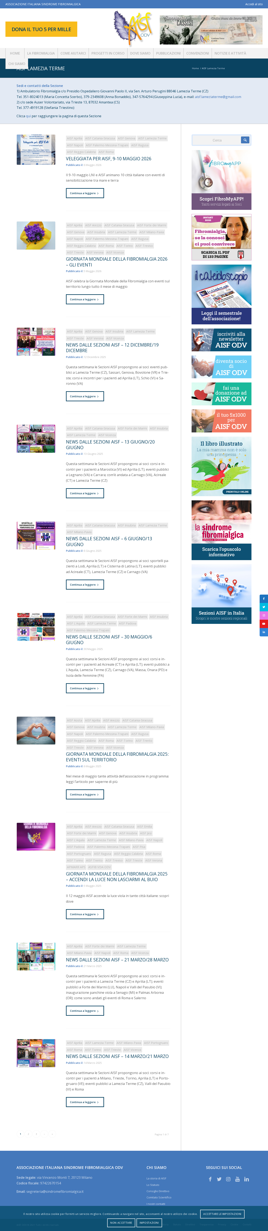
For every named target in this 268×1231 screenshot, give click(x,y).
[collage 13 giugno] (36, 438)
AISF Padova (127, 623)
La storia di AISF (156, 1178)
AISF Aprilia (74, 138)
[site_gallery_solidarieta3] (36, 730)
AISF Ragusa (139, 145)
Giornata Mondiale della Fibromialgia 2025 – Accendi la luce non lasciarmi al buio (117, 876)
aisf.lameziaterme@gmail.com (218, 96)
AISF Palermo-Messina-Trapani (107, 145)
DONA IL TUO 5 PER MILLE (41, 29)
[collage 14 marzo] (36, 1053)
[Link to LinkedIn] (246, 1179)
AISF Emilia (144, 826)
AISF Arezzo (93, 225)
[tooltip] (264, 599)
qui (28, 116)
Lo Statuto (153, 1185)
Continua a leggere (83, 193)
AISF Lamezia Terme (41, 68)
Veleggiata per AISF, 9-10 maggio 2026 (108, 159)
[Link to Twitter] (219, 1179)
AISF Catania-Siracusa (100, 138)
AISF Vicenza (115, 252)
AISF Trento (144, 741)
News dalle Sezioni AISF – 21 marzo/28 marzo (117, 960)
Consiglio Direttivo (158, 1191)
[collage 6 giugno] (36, 535)
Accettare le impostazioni (222, 1214)
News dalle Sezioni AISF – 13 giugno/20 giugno (110, 444)
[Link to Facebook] (210, 1179)
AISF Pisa (139, 847)
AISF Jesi (146, 833)
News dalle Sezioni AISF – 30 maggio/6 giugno (109, 639)
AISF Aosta (74, 720)
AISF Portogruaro (79, 854)
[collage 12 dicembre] (36, 342)
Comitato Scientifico (159, 1197)
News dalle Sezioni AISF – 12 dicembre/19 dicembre (112, 347)
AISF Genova (126, 138)
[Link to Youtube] (237, 1179)
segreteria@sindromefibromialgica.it (55, 1191)
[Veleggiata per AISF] (36, 149)
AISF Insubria (96, 232)
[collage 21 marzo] (36, 956)
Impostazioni (149, 1223)
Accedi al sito (254, 4)
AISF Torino (125, 246)
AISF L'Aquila (76, 623)
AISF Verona (95, 252)
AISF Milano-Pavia (151, 232)
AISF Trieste (75, 252)
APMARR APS (76, 867)
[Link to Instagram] (228, 1179)
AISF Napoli (75, 145)
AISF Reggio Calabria (81, 152)
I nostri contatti (156, 1204)
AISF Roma (106, 152)
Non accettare (121, 1223)
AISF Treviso (144, 246)
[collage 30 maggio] (36, 627)
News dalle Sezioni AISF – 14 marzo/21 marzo (117, 1056)
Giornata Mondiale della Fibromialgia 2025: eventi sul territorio (117, 757)
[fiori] (36, 235)
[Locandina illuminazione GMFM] (36, 837)
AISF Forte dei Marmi (151, 225)
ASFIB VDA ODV (99, 867)
